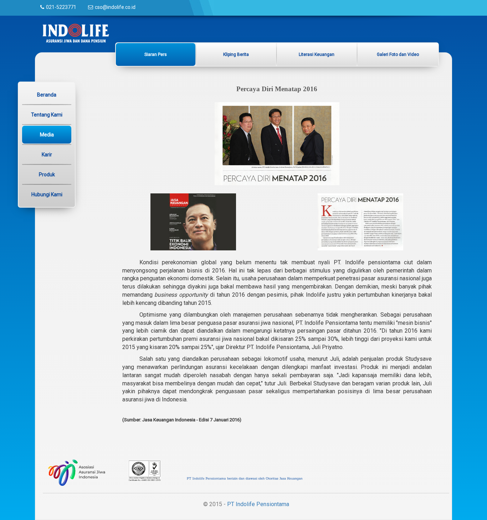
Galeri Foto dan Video (398, 54)
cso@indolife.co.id (115, 7)
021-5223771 (61, 7)
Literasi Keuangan (316, 54)
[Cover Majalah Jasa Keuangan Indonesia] (193, 221)
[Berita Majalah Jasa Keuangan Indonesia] (360, 221)
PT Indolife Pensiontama (258, 504)
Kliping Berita (236, 54)
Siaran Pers (155, 54)
